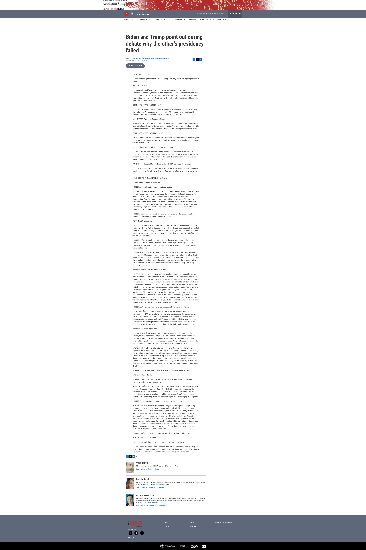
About (166, 522)
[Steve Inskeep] (130, 467)
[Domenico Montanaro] (130, 500)
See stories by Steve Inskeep (147, 469)
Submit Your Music (131, 20)
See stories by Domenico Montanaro (151, 506)
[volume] (132, 14)
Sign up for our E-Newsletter (223, 522)
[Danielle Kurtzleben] (130, 483)
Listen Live (193, 526)
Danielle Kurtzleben (148, 59)
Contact (167, 526)
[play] (126, 14)
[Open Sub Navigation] (150, 20)
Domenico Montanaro (162, 59)
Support (192, 20)
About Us (167, 20)
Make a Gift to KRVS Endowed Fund (213, 20)
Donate (237, 5)
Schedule (156, 20)
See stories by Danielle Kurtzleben (150, 487)
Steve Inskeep (136, 59)
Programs (144, 20)
